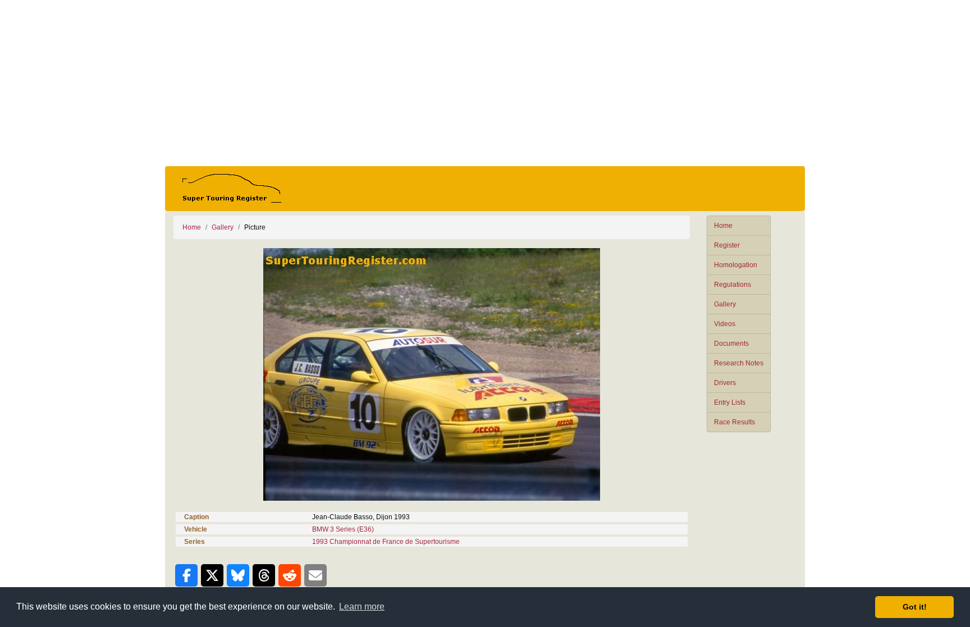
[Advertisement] (485, 83)
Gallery (725, 304)
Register (727, 245)
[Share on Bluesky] (238, 575)
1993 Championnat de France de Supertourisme (386, 542)
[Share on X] (212, 575)
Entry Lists (729, 402)
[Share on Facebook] (186, 575)
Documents (731, 343)
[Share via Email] (315, 575)
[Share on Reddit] (289, 575)
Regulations (732, 285)
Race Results (734, 422)
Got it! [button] (915, 606)
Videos (724, 324)
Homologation (735, 265)
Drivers (725, 383)
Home (723, 226)
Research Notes (738, 363)
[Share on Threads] (264, 575)
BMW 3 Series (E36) (343, 529)
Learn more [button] (362, 606)
